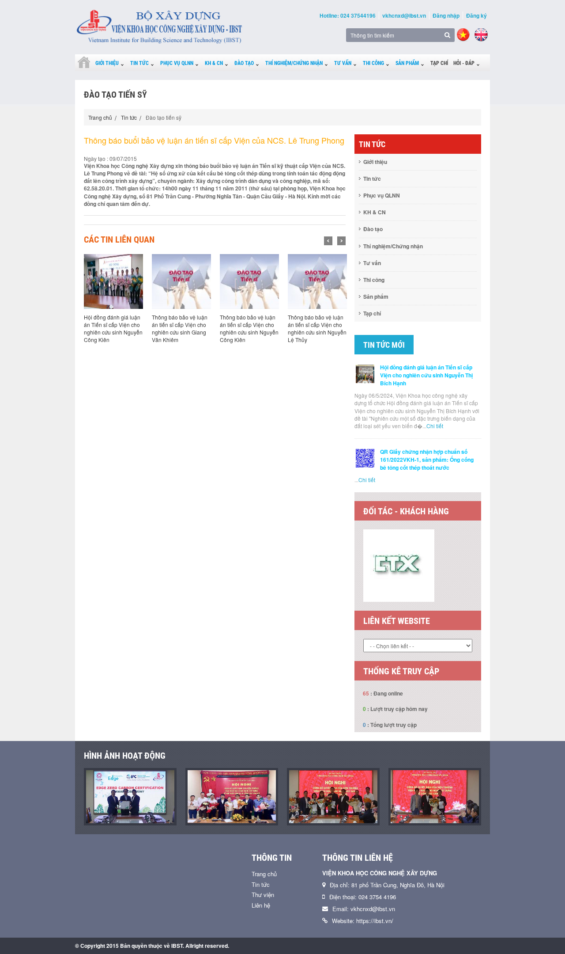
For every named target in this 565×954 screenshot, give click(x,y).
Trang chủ (100, 117)
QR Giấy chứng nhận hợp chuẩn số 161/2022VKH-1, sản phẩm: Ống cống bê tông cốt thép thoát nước (427, 459)
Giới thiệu (107, 63)
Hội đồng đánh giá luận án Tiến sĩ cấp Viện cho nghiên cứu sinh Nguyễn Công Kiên (113, 328)
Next (341, 240)
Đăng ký (476, 15)
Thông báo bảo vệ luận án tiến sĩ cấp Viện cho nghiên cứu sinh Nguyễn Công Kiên (249, 328)
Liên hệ (261, 939)
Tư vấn (342, 63)
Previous (328, 240)
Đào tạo (244, 63)
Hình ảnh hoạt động (125, 789)
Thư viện (263, 928)
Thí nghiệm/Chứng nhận (294, 63)
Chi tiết (434, 425)
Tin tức (139, 63)
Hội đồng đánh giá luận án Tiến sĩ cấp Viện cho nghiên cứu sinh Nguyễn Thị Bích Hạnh (426, 375)
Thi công (373, 63)
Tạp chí (439, 63)
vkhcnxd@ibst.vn (404, 15)
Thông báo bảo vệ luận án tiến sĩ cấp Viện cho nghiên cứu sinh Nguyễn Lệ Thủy (317, 328)
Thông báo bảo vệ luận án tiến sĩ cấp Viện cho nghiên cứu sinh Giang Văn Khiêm (179, 328)
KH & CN (214, 63)
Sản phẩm (407, 63)
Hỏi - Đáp (464, 63)
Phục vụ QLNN (176, 63)
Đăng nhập (446, 15)
